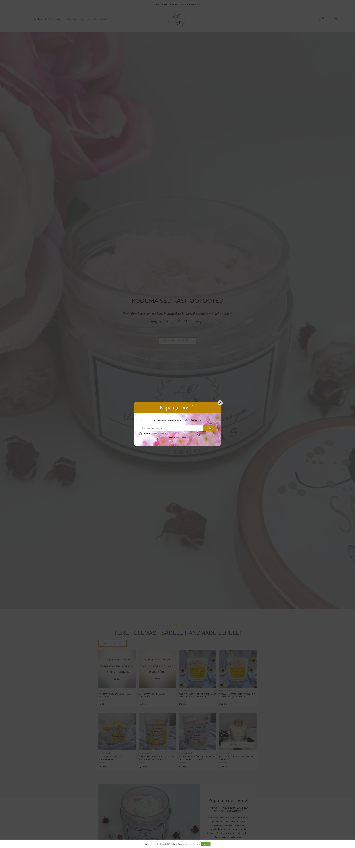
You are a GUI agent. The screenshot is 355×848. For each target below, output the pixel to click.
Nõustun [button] (206, 844)
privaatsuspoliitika (158, 434)
